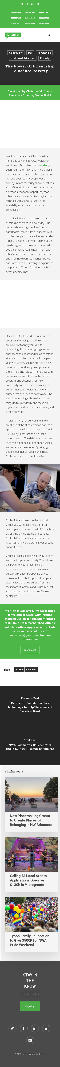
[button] (55, 35)
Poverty (44, 58)
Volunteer (31, 669)
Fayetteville (44, 52)
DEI (30, 52)
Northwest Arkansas (23, 58)
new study (43, 165)
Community (16, 52)
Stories (19, 669)
